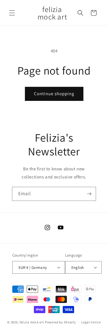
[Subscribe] (89, 194)
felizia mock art (32, 322)
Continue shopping (54, 93)
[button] (12, 12)
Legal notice (90, 322)
